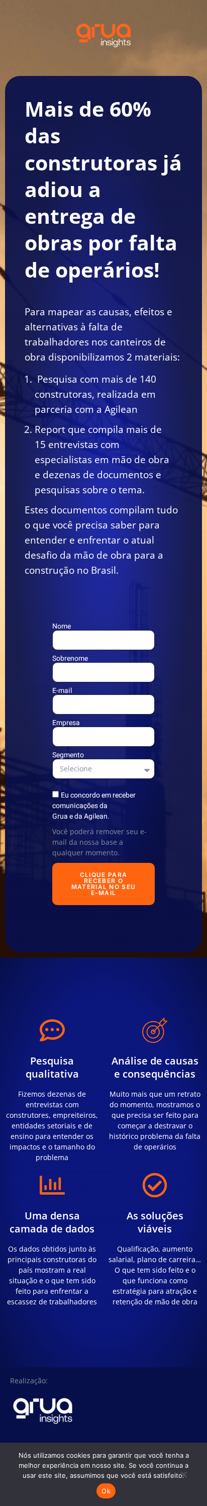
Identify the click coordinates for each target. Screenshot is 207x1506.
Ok (106, 1491)
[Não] (183, 1478)
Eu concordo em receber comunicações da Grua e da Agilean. (94, 806)
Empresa (66, 723)
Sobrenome (70, 658)
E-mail (62, 690)
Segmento (68, 755)
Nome (61, 626)
